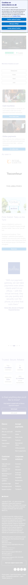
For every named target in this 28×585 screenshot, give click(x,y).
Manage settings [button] (14, 23)
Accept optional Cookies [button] (14, 28)
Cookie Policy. (16, 16)
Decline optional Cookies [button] (14, 19)
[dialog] (14, 16)
